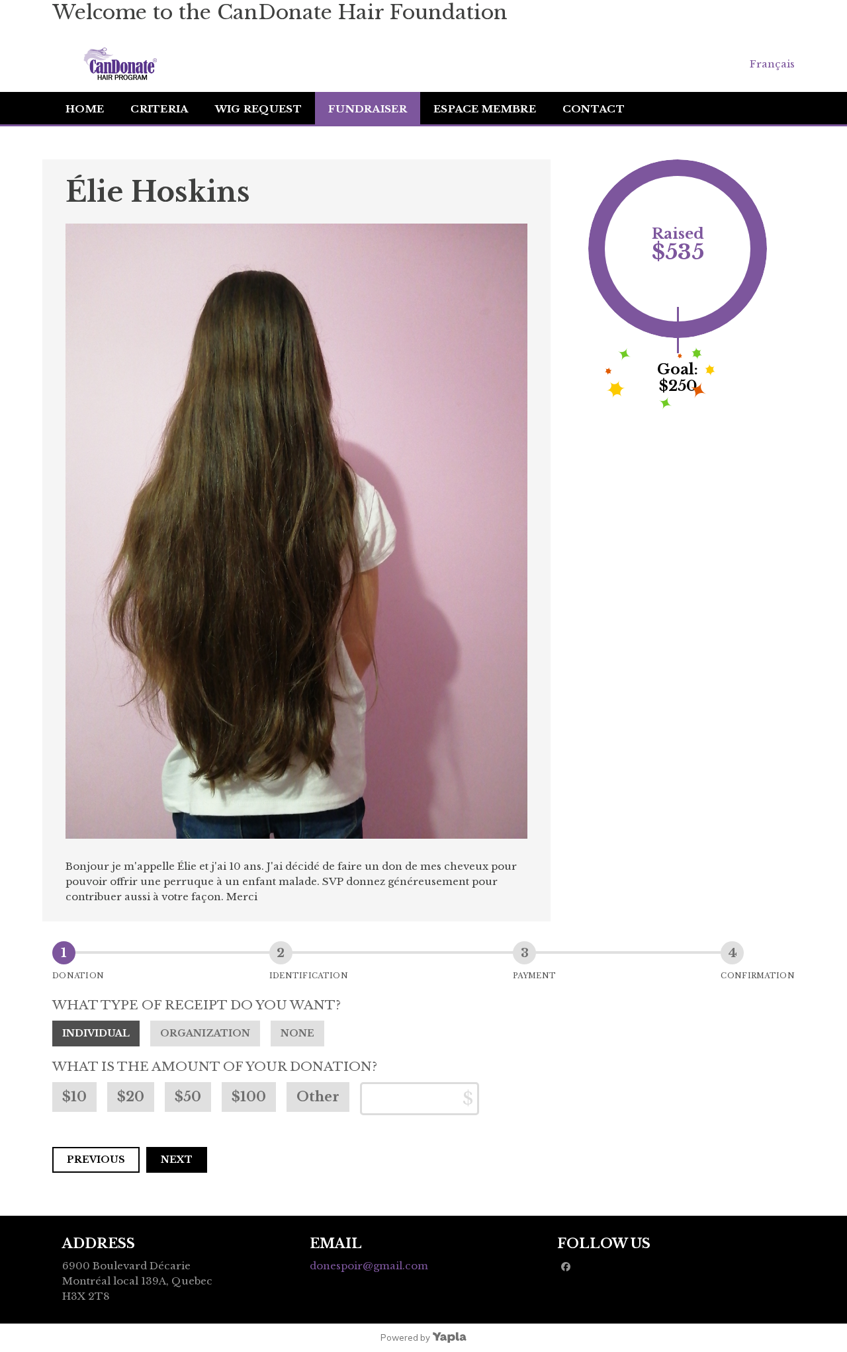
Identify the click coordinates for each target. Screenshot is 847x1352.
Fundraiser (367, 109)
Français (772, 64)
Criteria (159, 109)
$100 (249, 1097)
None (297, 1033)
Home (85, 109)
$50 (188, 1097)
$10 (74, 1097)
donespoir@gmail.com (369, 1265)
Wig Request (258, 109)
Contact (593, 109)
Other (317, 1097)
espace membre (484, 109)
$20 (130, 1097)
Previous (96, 1159)
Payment (534, 975)
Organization (205, 1033)
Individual (96, 1033)
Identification (308, 975)
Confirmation (758, 975)
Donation (78, 975)
